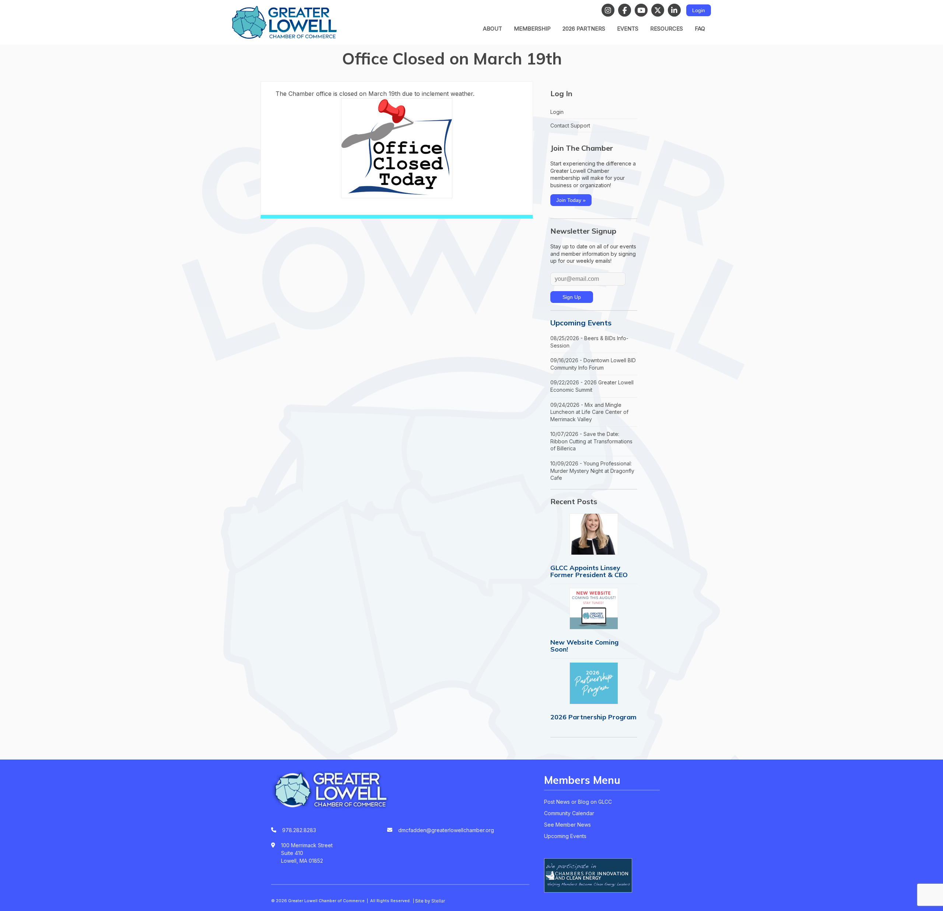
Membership (532, 28)
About (492, 28)
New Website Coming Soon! (584, 645)
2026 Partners (583, 28)
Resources (666, 28)
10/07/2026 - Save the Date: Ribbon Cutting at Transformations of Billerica (591, 441)
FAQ (700, 28)
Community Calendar (569, 813)
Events (627, 28)
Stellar (438, 901)
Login (698, 10)
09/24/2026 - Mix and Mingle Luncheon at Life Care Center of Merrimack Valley (589, 412)
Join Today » (571, 200)
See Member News (567, 824)
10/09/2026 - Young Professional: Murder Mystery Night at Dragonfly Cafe (592, 470)
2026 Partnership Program (593, 717)
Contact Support (570, 125)
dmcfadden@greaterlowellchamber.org (446, 830)
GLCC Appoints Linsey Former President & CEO (589, 571)
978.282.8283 (299, 830)
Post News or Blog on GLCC (578, 802)
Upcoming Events (580, 322)
